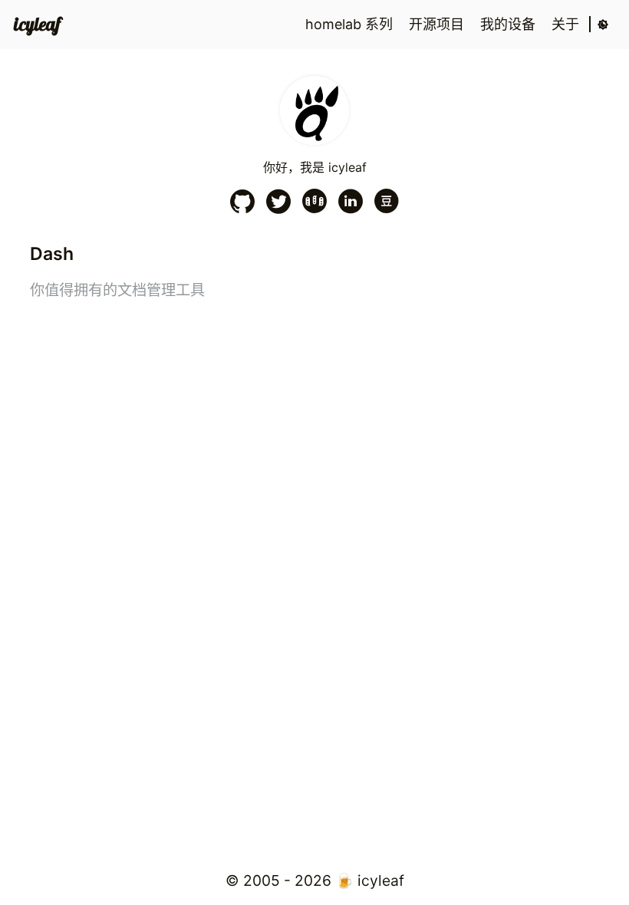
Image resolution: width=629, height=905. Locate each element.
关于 (567, 24)
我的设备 (509, 24)
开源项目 (438, 24)
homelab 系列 (351, 24)
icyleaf (37, 24)
